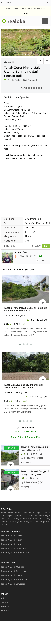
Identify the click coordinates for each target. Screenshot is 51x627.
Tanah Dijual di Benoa (11, 535)
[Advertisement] (25, 187)
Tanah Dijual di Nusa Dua (13, 548)
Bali (28, 9)
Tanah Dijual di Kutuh (11, 540)
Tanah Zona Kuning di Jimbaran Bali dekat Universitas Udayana (23, 386)
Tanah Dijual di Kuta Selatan (15, 552)
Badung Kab (39, 9)
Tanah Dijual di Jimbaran (13, 584)
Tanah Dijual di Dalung (12, 575)
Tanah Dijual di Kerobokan (14, 579)
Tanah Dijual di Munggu (12, 567)
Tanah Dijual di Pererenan (14, 571)
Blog (3, 598)
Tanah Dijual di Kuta (11, 544)
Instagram (6, 602)
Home (7, 9)
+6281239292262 (27, 256)
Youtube (5, 610)
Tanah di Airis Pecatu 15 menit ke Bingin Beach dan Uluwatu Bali (25, 309)
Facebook (6, 606)
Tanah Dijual (18, 9)
